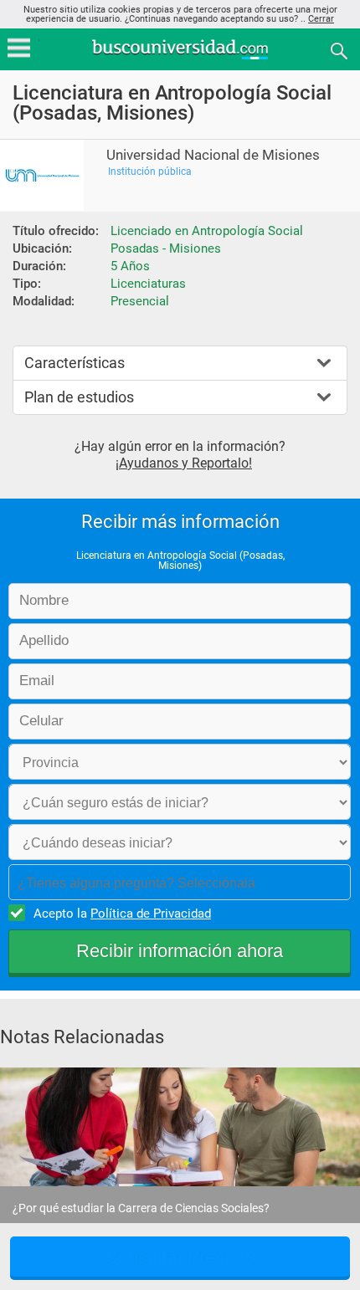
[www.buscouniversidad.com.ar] (180, 57)
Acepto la (122, 913)
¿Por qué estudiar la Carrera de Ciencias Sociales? (141, 1208)
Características (74, 362)
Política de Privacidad (150, 913)
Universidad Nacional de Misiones (213, 155)
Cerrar (321, 18)
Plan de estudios (79, 397)
